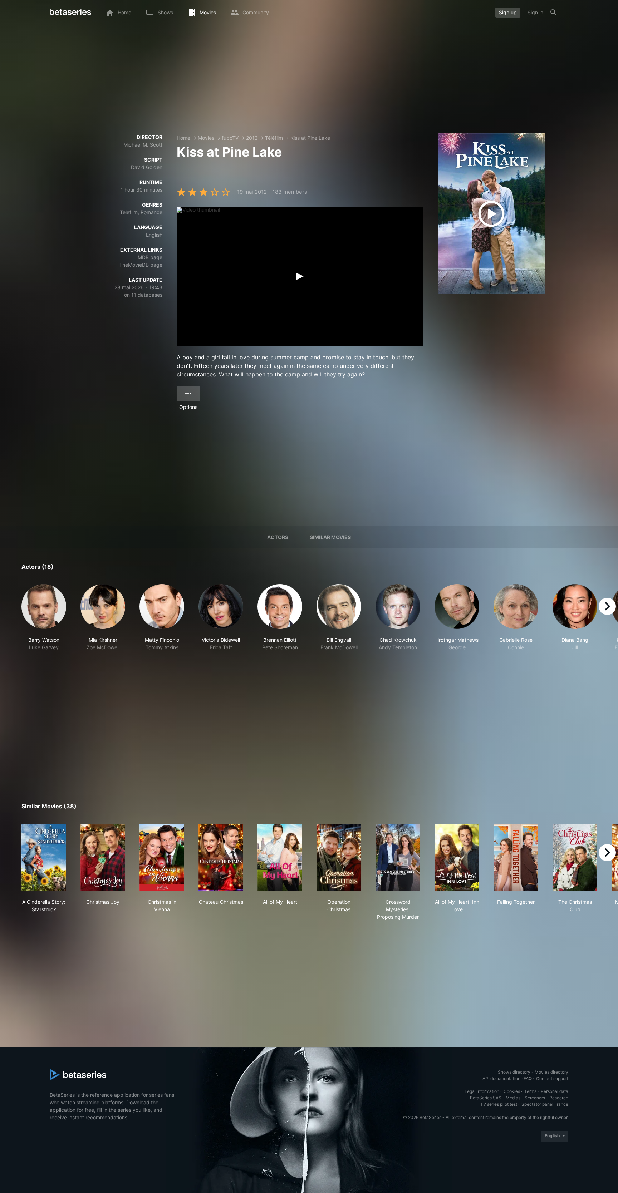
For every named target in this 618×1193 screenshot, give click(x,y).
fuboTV (230, 138)
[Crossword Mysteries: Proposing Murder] (398, 857)
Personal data (554, 1091)
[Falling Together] (516, 857)
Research (558, 1097)
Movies (206, 138)
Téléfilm (274, 138)
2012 (252, 138)
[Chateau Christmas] (220, 857)
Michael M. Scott (142, 145)
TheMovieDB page (140, 265)
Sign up (508, 12)
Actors (277, 537)
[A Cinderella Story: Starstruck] (43, 857)
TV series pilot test (498, 1104)
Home (183, 138)
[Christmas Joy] (102, 857)
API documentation (501, 1078)
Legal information (482, 1091)
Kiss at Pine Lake (310, 138)
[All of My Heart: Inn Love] (457, 857)
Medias (513, 1097)
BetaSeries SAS (485, 1097)
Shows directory (514, 1072)
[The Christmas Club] (575, 857)
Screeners (535, 1097)
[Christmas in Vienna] (161, 857)
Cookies (512, 1091)
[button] (43, 625)
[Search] (553, 12)
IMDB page (149, 257)
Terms (530, 1091)
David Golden (146, 167)
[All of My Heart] (280, 857)
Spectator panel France (544, 1104)
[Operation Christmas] (339, 857)
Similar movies (330, 537)
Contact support (552, 1078)
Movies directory (551, 1072)
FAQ (528, 1078)
